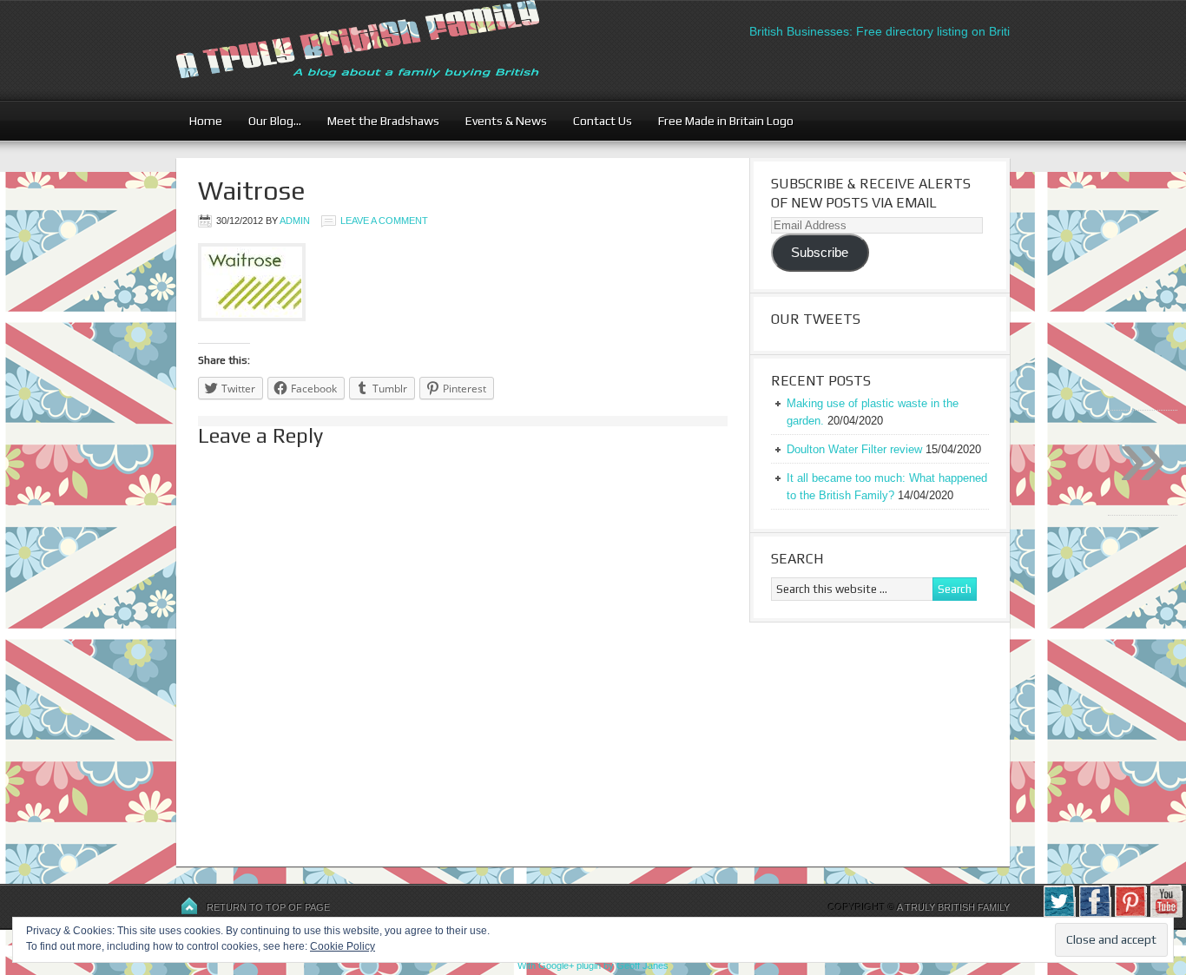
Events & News (499, 121)
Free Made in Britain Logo (719, 121)
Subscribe (819, 253)
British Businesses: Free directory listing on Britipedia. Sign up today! (926, 31)
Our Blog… (268, 121)
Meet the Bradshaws (383, 121)
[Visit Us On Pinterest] (1130, 914)
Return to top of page (268, 907)
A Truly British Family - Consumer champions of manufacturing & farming (389, 50)
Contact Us (596, 121)
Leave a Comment (384, 220)
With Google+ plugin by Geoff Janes (593, 965)
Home (205, 121)
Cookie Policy (342, 946)
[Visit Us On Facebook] (1094, 914)
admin (295, 220)
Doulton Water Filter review (854, 449)
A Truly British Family (953, 907)
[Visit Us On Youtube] (1165, 914)
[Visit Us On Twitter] (1059, 914)
